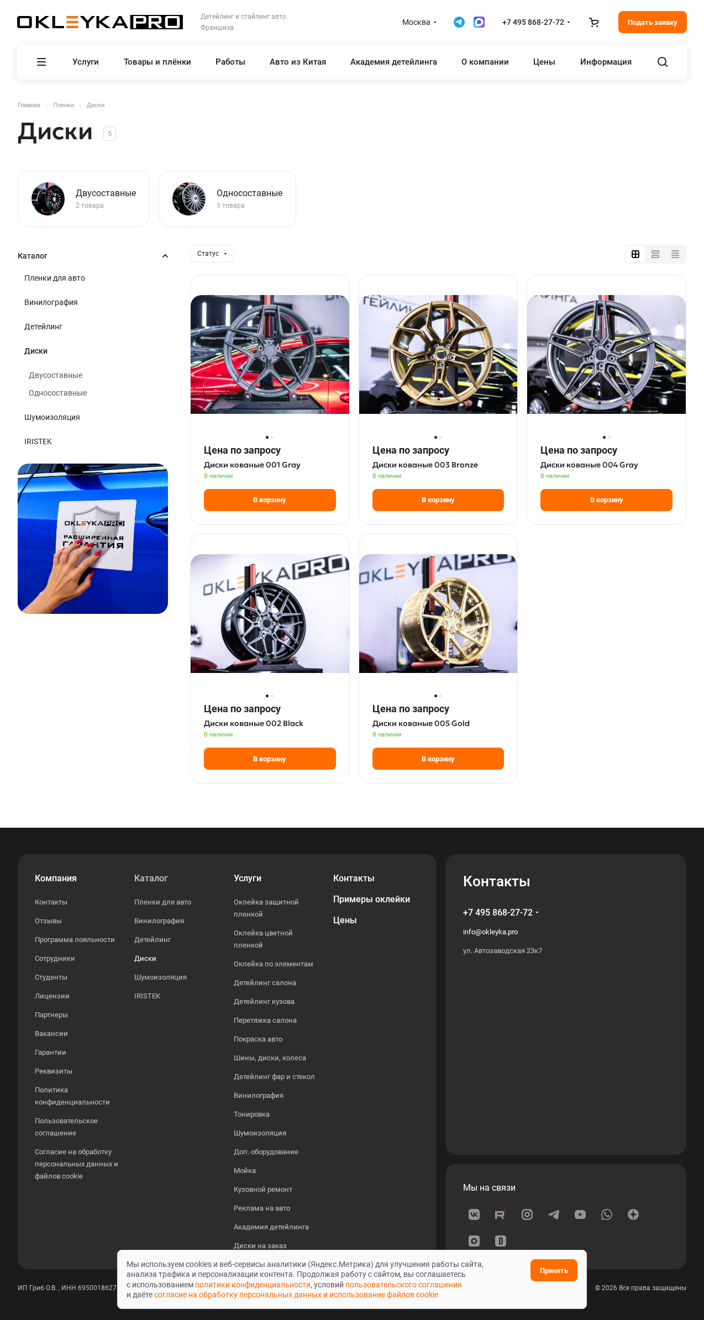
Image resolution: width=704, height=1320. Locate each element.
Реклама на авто (262, 1208)
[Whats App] (607, 1214)
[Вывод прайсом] (675, 254)
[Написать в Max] (479, 22)
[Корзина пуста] (594, 22)
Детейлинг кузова (264, 1001)
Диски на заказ (260, 1246)
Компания (56, 878)
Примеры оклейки (371, 899)
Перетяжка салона (265, 1020)
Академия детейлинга (271, 1227)
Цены (345, 920)
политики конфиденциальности (253, 1284)
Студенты (51, 977)
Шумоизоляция (52, 417)
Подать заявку (652, 22)
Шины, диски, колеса (270, 1058)
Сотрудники (55, 958)
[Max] (474, 1241)
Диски (36, 350)
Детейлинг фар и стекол (274, 1076)
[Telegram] (554, 1214)
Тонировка (252, 1114)
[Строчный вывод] (655, 254)
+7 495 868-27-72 (533, 22)
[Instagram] (527, 1214)
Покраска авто (258, 1039)
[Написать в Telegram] (459, 22)
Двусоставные (55, 375)
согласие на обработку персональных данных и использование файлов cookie (296, 1294)
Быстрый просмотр (270, 406)
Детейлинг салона (265, 983)
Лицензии (52, 996)
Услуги (247, 878)
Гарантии (50, 1052)
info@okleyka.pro (490, 932)
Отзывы (48, 921)
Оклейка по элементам (273, 964)
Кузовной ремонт (263, 1189)
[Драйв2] (501, 1241)
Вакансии (51, 1033)
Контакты (51, 902)
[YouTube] (580, 1214)
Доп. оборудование (266, 1152)
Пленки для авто (54, 278)
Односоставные (58, 392)
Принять (554, 1270)
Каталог (151, 878)
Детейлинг (43, 326)
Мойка (245, 1170)
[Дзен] (633, 1214)
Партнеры (51, 1015)
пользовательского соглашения (403, 1284)
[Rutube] (501, 1214)
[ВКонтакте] (474, 1214)
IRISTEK (38, 441)
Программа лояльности (75, 939)
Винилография (51, 302)
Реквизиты (53, 1071)
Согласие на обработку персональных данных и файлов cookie (76, 1164)
